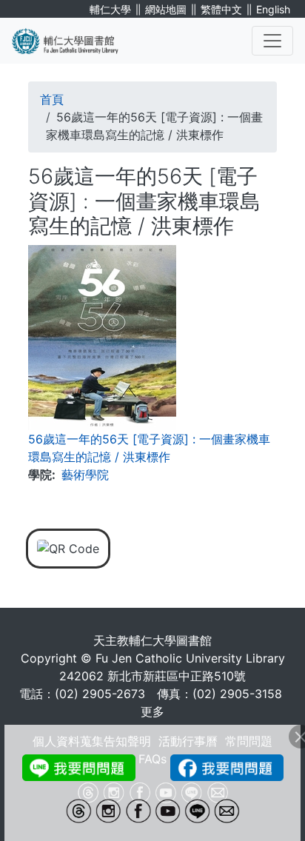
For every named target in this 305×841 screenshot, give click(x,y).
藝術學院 (85, 474)
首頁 (52, 99)
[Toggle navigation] (272, 41)
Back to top (264, 800)
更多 (152, 711)
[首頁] (74, 40)
